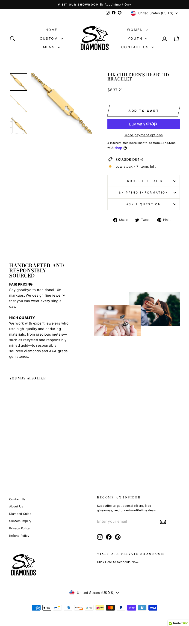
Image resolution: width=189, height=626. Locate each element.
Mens (49, 47)
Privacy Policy (19, 528)
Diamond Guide (20, 514)
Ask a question (143, 204)
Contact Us (135, 47)
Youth (136, 38)
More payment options (143, 135)
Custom (49, 38)
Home (51, 30)
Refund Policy (19, 535)
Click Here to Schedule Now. (118, 562)
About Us (16, 506)
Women (136, 30)
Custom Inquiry (20, 521)
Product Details (143, 181)
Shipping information (143, 192)
